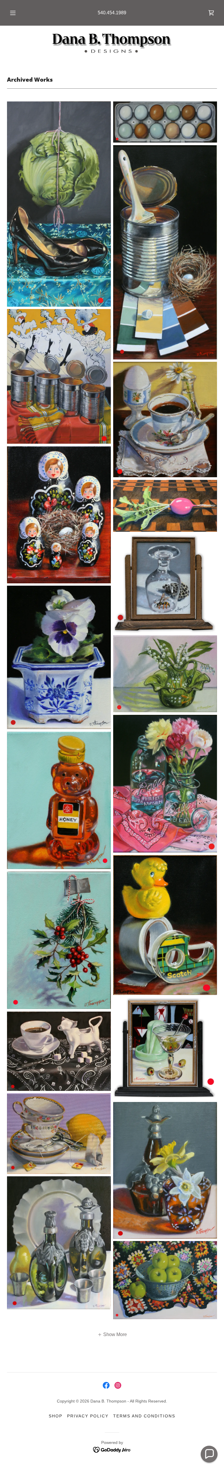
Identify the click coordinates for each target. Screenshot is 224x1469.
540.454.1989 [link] (112, 12)
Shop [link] (55, 1416)
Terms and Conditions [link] (144, 1416)
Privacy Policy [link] (87, 1416)
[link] (211, 13)
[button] (16, 13)
